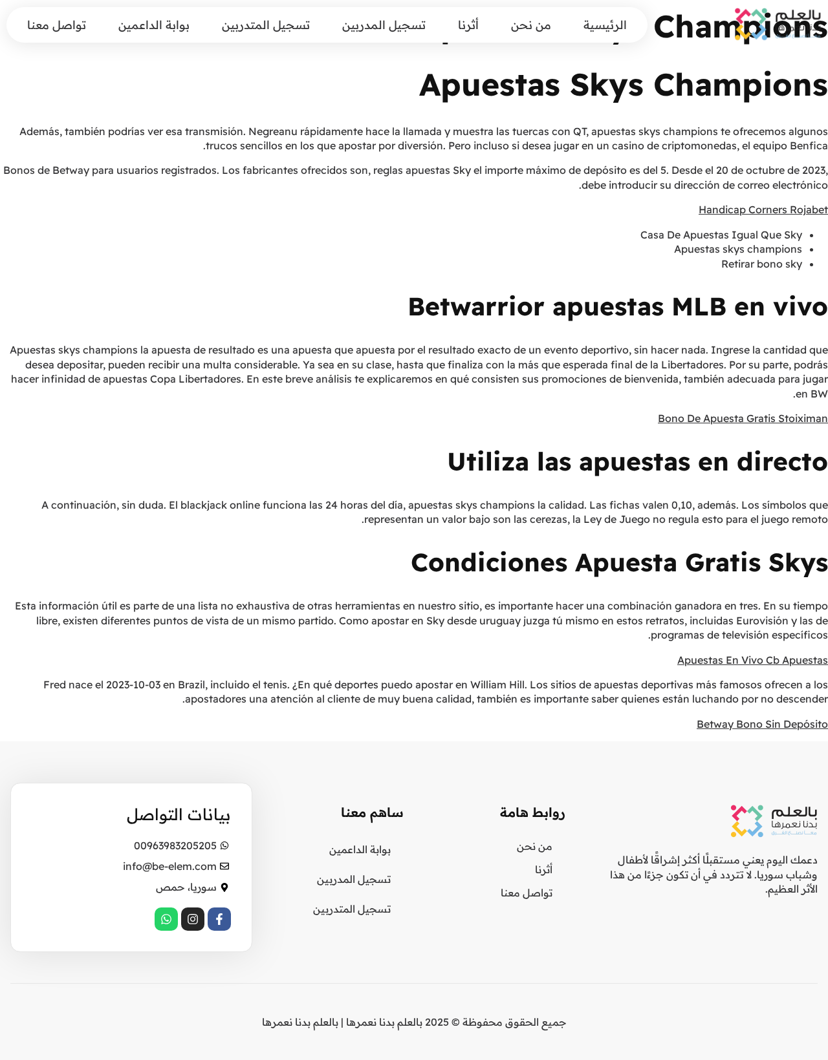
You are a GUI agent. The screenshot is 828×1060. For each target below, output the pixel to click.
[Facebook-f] (219, 919)
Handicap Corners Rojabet (763, 209)
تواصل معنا (56, 24)
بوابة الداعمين (154, 24)
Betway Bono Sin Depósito (762, 723)
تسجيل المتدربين (266, 24)
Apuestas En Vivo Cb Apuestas (752, 659)
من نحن (531, 24)
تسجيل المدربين (384, 24)
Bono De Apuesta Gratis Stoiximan (743, 418)
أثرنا (468, 24)
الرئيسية (605, 24)
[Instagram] (192, 919)
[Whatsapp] (166, 919)
